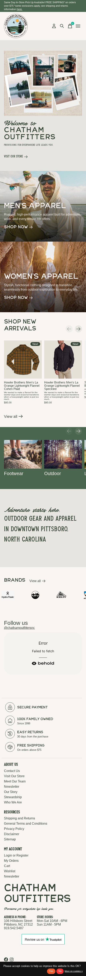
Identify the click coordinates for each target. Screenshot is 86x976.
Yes (51, 971)
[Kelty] (48, 595)
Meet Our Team (15, 781)
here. (19, 9)
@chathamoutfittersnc (19, 627)
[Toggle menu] (78, 26)
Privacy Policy (14, 828)
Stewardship (13, 797)
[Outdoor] (63, 454)
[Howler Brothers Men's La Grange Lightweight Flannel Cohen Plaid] (23, 359)
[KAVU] (22, 595)
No (60, 971)
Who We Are (13, 802)
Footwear (13, 473)
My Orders (11, 860)
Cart (7, 866)
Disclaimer (11, 834)
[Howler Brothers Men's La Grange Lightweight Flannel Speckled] (63, 359)
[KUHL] (74, 595)
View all (13, 417)
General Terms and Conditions (25, 823)
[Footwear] (23, 454)
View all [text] (37, 581)
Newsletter (11, 786)
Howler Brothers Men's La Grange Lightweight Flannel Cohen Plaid (21, 386)
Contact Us (12, 771)
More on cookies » (74, 971)
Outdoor (52, 473)
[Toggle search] (62, 26)
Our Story (10, 792)
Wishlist (9, 871)
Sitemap (10, 839)
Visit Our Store (14, 776)
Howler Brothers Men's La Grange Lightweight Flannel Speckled (62, 386)
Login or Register (16, 855)
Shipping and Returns (19, 818)
